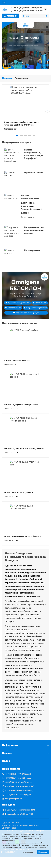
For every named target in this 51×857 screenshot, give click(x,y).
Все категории (28, 217)
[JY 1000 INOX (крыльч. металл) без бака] (25, 519)
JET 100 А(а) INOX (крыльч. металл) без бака (24, 448)
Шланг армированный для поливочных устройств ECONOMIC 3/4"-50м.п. (21, 123)
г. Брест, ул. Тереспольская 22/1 (20, 810)
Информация (10, 745)
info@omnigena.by (13, 799)
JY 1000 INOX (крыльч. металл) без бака (22, 536)
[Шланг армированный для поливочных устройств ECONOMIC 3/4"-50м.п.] (25, 102)
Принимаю (42, 852)
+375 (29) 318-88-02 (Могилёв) (19, 786)
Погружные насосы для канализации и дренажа (34, 230)
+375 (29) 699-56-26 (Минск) (28, 10)
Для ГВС (25, 213)
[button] (3, 110)
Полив (6, 760)
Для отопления (28, 203)
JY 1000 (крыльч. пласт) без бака (19, 492)
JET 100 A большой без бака (16, 361)
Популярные (21, 78)
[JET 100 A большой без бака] (25, 343)
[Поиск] (46, 16)
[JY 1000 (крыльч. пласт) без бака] (25, 475)
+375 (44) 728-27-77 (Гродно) (18, 795)
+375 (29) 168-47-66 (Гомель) (18, 782)
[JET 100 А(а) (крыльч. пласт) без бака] (25, 387)
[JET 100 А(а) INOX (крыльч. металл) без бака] (25, 431)
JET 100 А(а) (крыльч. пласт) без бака (21, 405)
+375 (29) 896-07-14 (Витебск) (19, 790)
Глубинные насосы (33, 172)
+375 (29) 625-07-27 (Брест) (28, 7)
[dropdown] (4, 2)
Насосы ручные (32, 250)
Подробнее (42, 847)
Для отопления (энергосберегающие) (31, 208)
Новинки (7, 78)
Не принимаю (27, 852)
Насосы (7, 753)
